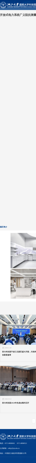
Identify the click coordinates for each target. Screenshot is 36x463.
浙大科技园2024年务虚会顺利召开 (15, 403)
